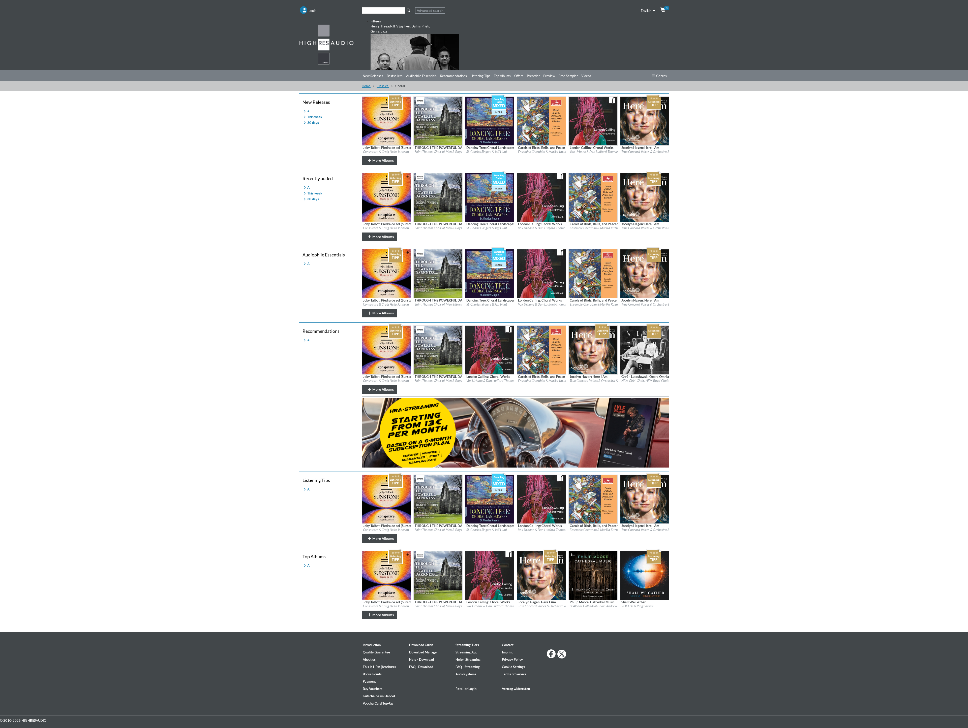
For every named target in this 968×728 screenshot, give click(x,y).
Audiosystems (466, 674)
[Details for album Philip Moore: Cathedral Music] (593, 575)
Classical (383, 86)
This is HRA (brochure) (379, 667)
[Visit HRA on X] (561, 654)
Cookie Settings (513, 667)
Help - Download (421, 659)
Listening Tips (480, 76)
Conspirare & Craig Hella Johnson (386, 152)
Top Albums (502, 76)
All (309, 111)
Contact (507, 645)
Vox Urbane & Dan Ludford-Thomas (594, 152)
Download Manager (423, 652)
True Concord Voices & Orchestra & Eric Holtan (653, 152)
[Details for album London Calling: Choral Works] (593, 121)
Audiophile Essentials (421, 76)
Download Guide (421, 645)
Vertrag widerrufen (516, 689)
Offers (518, 76)
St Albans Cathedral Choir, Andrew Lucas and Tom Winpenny (611, 606)
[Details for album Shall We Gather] (644, 575)
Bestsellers (395, 76)
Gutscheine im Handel (379, 696)
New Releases (373, 76)
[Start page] (326, 44)
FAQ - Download (421, 667)
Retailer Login (466, 689)
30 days (313, 123)
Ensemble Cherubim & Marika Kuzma (543, 152)
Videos (586, 76)
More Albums (383, 160)
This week (314, 117)
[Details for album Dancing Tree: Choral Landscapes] (489, 121)
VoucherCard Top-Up (378, 703)
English (646, 11)
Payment (369, 681)
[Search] (408, 10)
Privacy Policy (512, 659)
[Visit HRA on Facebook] (551, 653)
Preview (549, 76)
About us (369, 659)
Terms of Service (514, 674)
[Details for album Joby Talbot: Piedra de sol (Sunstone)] (386, 121)
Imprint (507, 652)
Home (366, 86)
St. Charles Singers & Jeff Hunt (486, 152)
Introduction (372, 645)
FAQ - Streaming (468, 667)
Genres (661, 76)
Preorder (533, 76)
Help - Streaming (468, 659)
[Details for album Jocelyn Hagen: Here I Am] (644, 121)
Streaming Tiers (467, 645)
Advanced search (430, 10)
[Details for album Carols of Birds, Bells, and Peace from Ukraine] (541, 121)
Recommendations (453, 76)
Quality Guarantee (376, 652)
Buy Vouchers (372, 689)
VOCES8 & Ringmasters (637, 606)
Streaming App (466, 652)
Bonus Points (372, 674)
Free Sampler (568, 76)
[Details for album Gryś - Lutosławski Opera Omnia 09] (644, 350)
